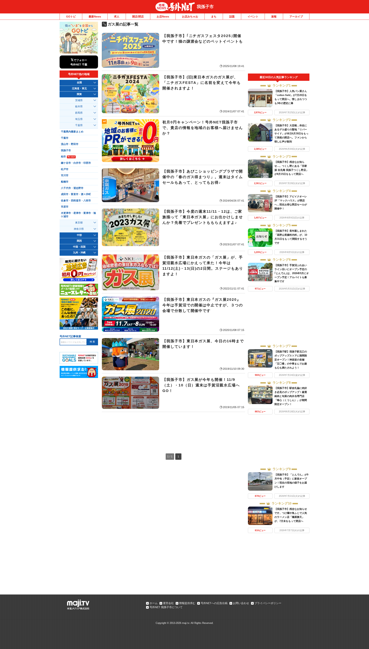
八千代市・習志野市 (72, 188)
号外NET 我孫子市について (166, 607)
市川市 (64, 175)
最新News (95, 16)
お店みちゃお (190, 16)
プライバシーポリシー (267, 603)
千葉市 (64, 138)
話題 (232, 16)
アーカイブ (296, 16)
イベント (253, 16)
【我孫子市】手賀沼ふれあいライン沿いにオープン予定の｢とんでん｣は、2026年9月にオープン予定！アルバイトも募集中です (291, 273)
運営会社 (168, 603)
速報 (274, 16)
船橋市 (64, 181)
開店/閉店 (138, 16)
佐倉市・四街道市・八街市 (76, 200)
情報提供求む (187, 603)
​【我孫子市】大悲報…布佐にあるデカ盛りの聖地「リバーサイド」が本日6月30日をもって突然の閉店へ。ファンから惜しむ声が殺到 (291, 133)
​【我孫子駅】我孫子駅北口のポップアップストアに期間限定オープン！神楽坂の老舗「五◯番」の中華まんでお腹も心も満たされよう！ (290, 359)
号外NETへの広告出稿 (214, 603)
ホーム (154, 603)
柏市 (68, 156)
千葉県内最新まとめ (72, 131)
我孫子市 (205, 6)
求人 (116, 16)
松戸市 (64, 169)
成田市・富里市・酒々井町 (76, 194)
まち (213, 16)
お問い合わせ (241, 603)
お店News (163, 16)
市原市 (64, 206)
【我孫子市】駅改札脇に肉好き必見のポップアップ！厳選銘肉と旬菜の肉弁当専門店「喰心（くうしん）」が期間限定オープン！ (290, 396)
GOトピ (71, 16)
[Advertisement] (173, 429)
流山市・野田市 (69, 144)
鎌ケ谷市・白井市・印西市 (76, 163)
